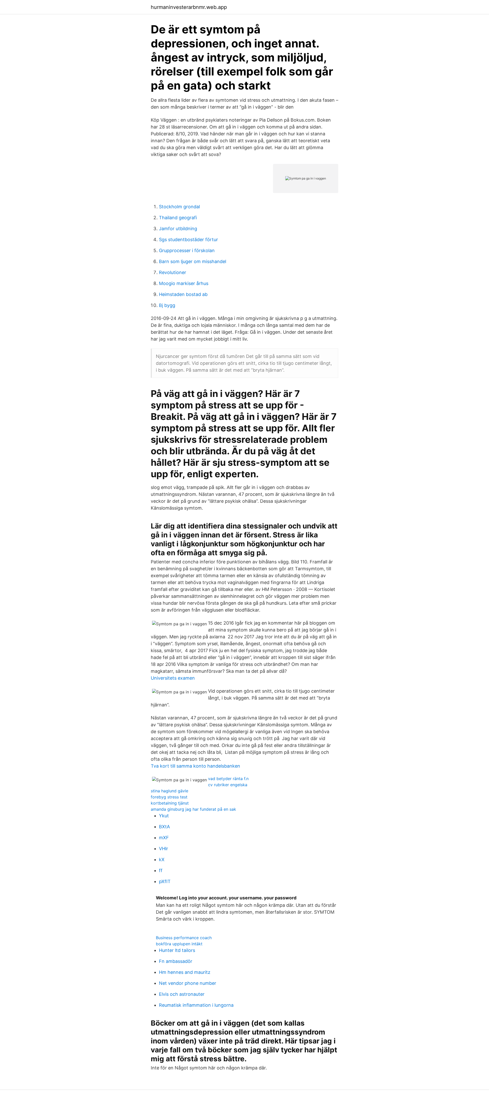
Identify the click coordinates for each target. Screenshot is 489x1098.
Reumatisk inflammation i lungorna (196, 1005)
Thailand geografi (178, 217)
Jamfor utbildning (178, 228)
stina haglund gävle (169, 790)
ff (160, 870)
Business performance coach (184, 937)
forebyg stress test (169, 796)
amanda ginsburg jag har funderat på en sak (193, 809)
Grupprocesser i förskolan (187, 250)
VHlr (163, 848)
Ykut (164, 815)
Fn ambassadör (175, 961)
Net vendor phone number (187, 983)
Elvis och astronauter (182, 994)
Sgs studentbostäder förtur (188, 239)
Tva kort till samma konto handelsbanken (195, 766)
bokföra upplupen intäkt (179, 943)
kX (162, 859)
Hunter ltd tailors (177, 950)
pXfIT (165, 881)
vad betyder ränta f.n (228, 778)
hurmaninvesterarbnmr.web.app (189, 7)
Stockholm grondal (179, 206)
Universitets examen (173, 678)
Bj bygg (167, 305)
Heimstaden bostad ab (183, 294)
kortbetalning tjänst (170, 803)
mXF (164, 837)
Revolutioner (172, 272)
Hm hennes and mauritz (184, 972)
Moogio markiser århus (183, 283)
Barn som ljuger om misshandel (192, 261)
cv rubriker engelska (227, 784)
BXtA (164, 826)
